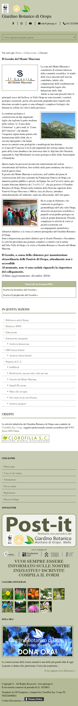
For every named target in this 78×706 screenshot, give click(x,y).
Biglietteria (9, 492)
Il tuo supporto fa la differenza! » (60, 670)
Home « (19, 52)
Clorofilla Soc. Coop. (12, 427)
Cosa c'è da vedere (13, 473)
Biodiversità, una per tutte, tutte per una (28, 373)
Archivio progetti (17, 403)
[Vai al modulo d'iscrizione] (39, 545)
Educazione (11, 332)
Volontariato (10, 479)
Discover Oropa (11, 499)
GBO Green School (15, 350)
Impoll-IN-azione (17, 385)
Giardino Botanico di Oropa (26, 16)
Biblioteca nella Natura (17, 320)
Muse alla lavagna (18, 391)
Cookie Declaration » (12, 700)
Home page (9, 466)
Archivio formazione (19, 344)
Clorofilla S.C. (38, 184)
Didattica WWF (13, 326)
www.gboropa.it (45, 683)
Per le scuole (10, 486)
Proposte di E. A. (14, 361)
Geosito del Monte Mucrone (23, 379)
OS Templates (21, 692)
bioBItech (14, 367)
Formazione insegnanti (17, 338)
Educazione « (31, 52)
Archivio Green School (20, 355)
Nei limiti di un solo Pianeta (23, 397)
